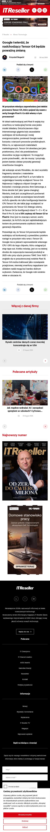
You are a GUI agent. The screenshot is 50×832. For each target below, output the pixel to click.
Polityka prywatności (25, 685)
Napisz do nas (24, 632)
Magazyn (25, 729)
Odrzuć (25, 827)
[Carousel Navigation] (25, 360)
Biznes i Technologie (20, 34)
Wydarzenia (25, 717)
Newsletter (25, 674)
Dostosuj (25, 821)
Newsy (25, 706)
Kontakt (25, 679)
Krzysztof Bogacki (16, 57)
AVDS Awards (25, 663)
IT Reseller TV (25, 723)
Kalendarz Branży (25, 668)
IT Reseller (5, 34)
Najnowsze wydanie (25, 734)
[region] (25, 810)
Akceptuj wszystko (25, 815)
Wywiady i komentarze (25, 712)
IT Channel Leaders (25, 657)
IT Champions (25, 652)
